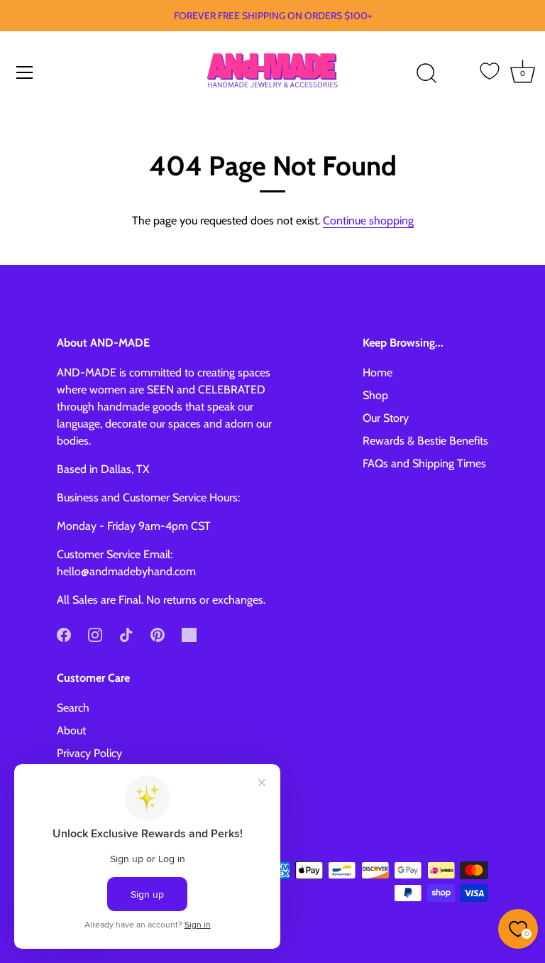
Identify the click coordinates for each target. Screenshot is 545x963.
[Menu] (24, 72)
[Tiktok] (126, 634)
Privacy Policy (89, 753)
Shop (375, 395)
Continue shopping (368, 220)
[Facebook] (64, 634)
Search (73, 707)
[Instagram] (95, 634)
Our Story (386, 418)
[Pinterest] (157, 634)
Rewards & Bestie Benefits (425, 440)
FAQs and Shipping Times (424, 463)
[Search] (426, 73)
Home (377, 372)
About (71, 730)
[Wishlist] (489, 71)
